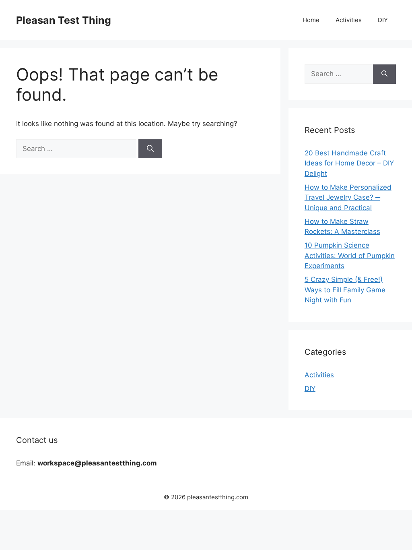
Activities (349, 20)
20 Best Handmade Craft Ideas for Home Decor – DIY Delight (349, 163)
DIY (383, 20)
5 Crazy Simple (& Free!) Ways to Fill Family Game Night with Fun (345, 289)
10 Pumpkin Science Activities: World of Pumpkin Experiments (350, 255)
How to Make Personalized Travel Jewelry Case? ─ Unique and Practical (348, 197)
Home (311, 20)
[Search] (150, 149)
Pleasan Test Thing (63, 20)
